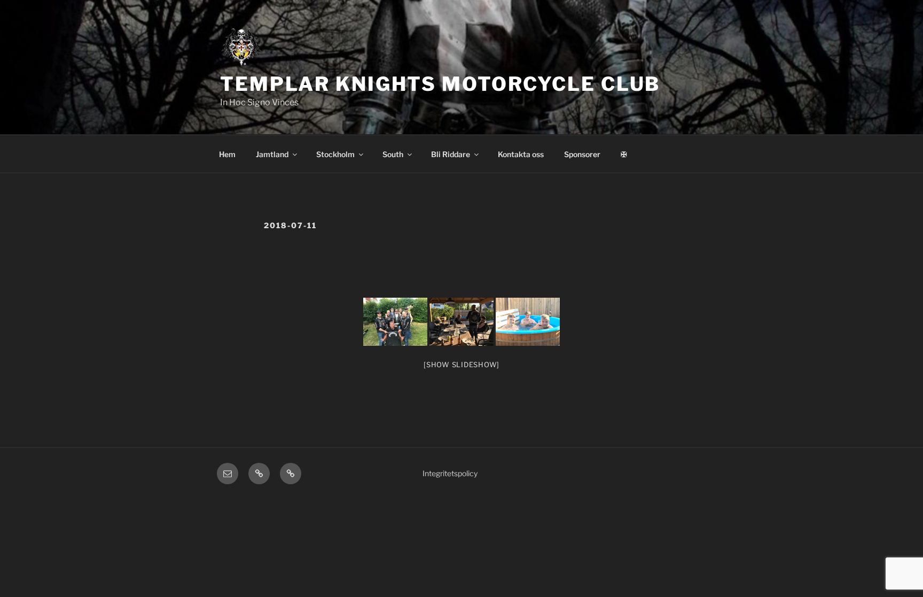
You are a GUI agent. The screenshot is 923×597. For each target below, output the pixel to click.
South (392, 154)
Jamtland (272, 154)
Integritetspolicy (450, 473)
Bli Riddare (450, 154)
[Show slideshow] (461, 364)
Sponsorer (582, 154)
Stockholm (335, 154)
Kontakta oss (521, 154)
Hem (227, 154)
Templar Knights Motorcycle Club (440, 84)
